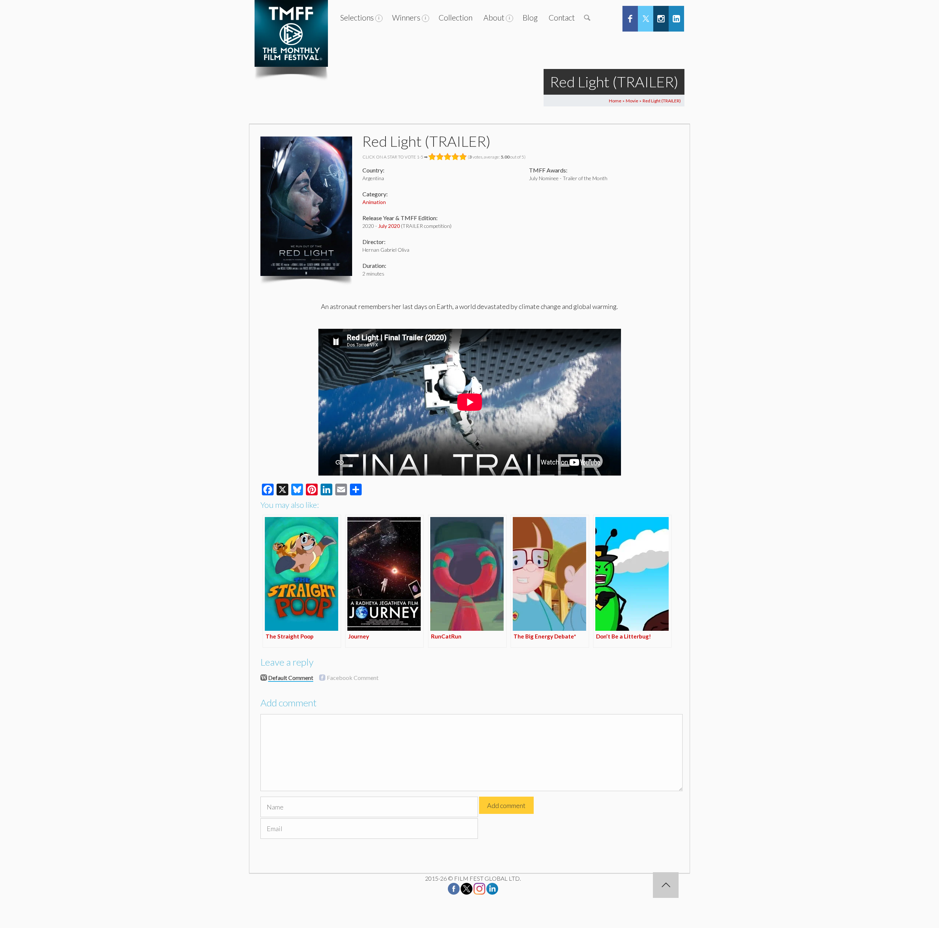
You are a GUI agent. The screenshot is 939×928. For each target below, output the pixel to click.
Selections (357, 17)
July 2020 (389, 226)
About (493, 17)
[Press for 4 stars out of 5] (455, 156)
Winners (406, 17)
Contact (562, 17)
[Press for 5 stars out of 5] (463, 156)
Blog (530, 17)
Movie (632, 100)
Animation (374, 202)
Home (615, 100)
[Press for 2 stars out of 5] (440, 156)
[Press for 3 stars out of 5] (448, 156)
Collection (455, 17)
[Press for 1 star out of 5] (432, 156)
